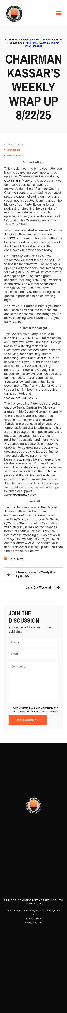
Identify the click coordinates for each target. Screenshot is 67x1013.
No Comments (15, 155)
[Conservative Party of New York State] (15, 13)
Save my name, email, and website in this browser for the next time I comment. (35, 710)
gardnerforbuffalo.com (20, 495)
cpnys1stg (13, 150)
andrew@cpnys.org (19, 519)
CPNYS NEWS (16, 559)
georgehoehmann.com (20, 397)
